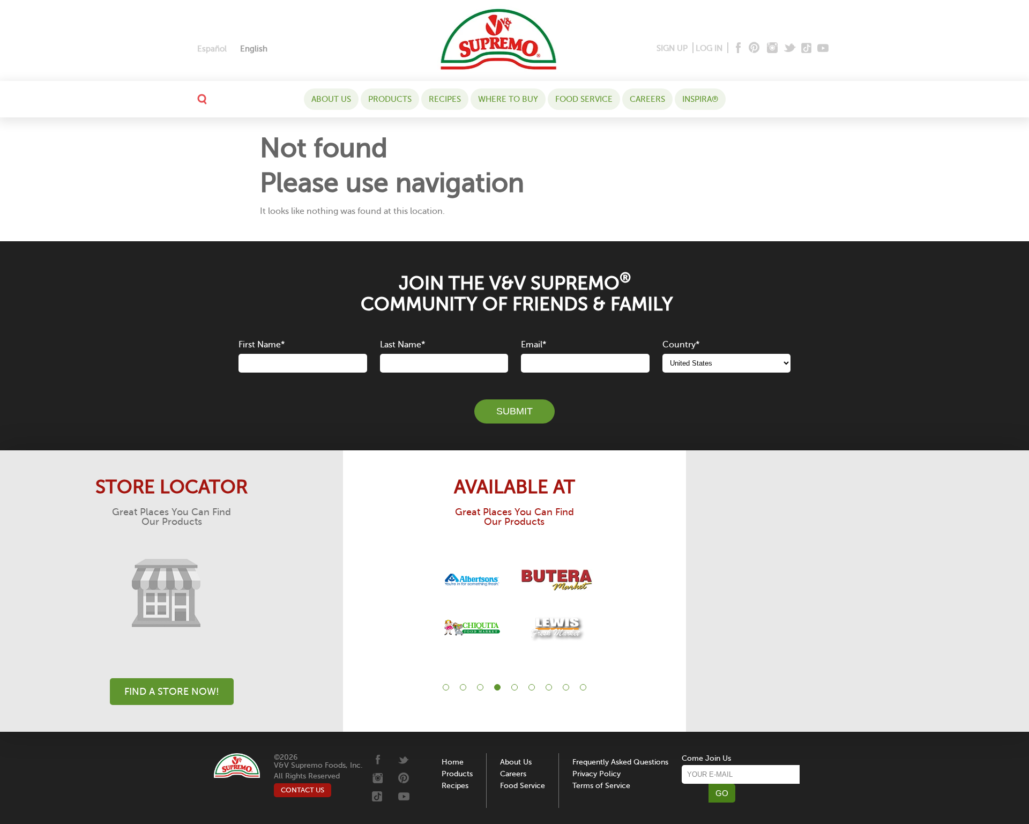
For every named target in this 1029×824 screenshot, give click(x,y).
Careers (647, 99)
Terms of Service (601, 786)
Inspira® (700, 99)
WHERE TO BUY (508, 99)
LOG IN (709, 48)
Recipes (445, 99)
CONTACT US (302, 790)
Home (453, 762)
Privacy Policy (596, 774)
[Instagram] (772, 48)
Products (390, 99)
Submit (514, 411)
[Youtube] (823, 48)
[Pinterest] (753, 48)
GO (721, 793)
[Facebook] (737, 48)
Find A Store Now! (171, 691)
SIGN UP (672, 48)
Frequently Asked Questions (620, 762)
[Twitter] (790, 48)
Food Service (584, 99)
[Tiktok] (807, 48)
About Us (331, 99)
